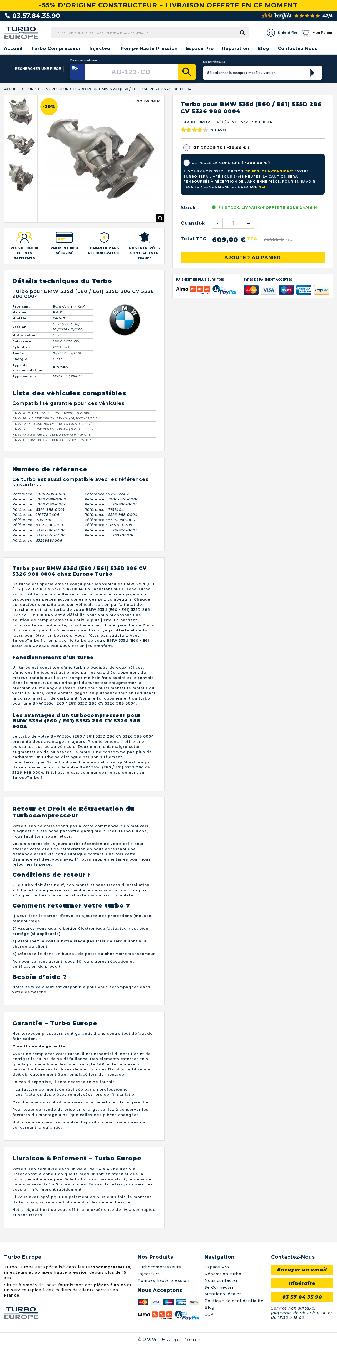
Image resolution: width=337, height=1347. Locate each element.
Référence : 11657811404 (36, 486)
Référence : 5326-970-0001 (111, 502)
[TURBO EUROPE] (21, 33)
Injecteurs (149, 1246)
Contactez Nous (298, 48)
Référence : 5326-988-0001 (38, 481)
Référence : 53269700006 (110, 507)
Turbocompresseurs (159, 1239)
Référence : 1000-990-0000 (39, 476)
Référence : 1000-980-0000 (39, 466)
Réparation (235, 48)
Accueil (13, 48)
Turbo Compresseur (56, 48)
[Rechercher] (187, 72)
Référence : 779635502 (107, 466)
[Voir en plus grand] (160, 190)
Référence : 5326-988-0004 (111, 486)
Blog (263, 48)
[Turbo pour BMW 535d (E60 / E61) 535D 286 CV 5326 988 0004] (20, 111)
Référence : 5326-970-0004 (39, 507)
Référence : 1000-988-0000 (39, 471)
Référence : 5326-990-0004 (111, 476)
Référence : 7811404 (104, 481)
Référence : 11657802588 (108, 497)
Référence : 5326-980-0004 (39, 502)
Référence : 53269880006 (37, 512)
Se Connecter (219, 1259)
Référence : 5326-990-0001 (38, 497)
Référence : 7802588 (32, 492)
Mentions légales (223, 1266)
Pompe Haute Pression (149, 48)
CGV (209, 1286)
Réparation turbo (223, 1246)
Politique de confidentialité (234, 1272)
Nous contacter (221, 1252)
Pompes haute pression (163, 1252)
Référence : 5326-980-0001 (111, 492)
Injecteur (101, 48)
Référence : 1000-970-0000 (112, 471)
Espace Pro (200, 48)
